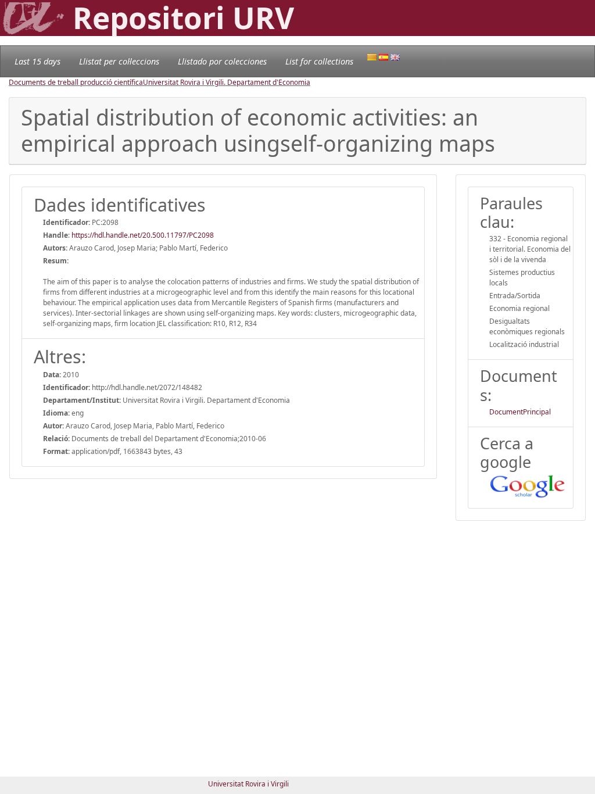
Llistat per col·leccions (119, 61)
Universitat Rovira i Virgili (248, 784)
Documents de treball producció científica (76, 82)
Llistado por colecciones (222, 61)
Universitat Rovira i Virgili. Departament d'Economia (226, 82)
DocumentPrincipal (520, 412)
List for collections (319, 61)
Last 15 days (37, 61)
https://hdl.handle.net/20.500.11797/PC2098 (142, 235)
